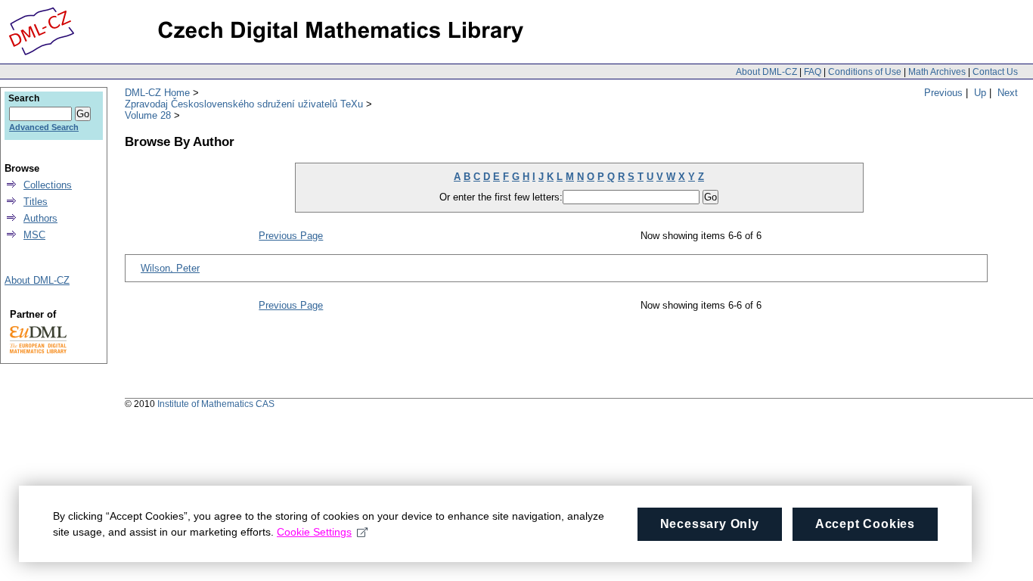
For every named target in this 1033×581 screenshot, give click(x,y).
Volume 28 (148, 115)
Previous (943, 92)
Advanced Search (44, 127)
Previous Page (291, 235)
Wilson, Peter (170, 268)
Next (1007, 92)
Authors (40, 218)
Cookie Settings (314, 532)
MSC (34, 235)
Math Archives (937, 72)
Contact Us (995, 72)
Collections (47, 185)
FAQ (812, 72)
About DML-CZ (766, 72)
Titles (35, 201)
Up (980, 92)
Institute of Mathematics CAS (216, 404)
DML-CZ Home (157, 92)
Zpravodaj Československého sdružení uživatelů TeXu (244, 104)
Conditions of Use (864, 72)
